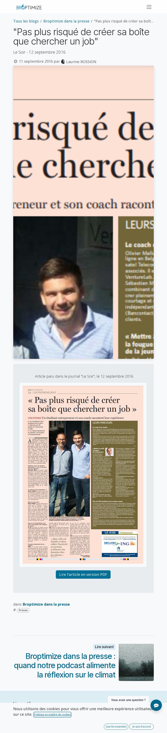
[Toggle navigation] (149, 7)
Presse (23, 610)
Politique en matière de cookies (52, 714)
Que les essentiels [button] (116, 726)
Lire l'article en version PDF (83, 574)
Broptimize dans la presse (66, 21)
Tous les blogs (26, 21)
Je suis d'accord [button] (142, 726)
